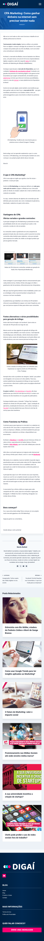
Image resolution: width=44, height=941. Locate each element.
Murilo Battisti (22, 547)
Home (4, 890)
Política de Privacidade (9, 914)
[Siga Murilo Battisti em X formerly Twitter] (20, 566)
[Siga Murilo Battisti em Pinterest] (26, 566)
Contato (4, 897)
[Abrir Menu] (40, 4)
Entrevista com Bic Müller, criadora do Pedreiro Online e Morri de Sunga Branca (21, 630)
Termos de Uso (6, 912)
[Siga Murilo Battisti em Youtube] (23, 566)
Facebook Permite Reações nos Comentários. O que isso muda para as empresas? (33, 579)
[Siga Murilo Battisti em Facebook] (17, 566)
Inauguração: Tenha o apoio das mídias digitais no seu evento (10, 579)
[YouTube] (4, 875)
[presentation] (22, 610)
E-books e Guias (7, 895)
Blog (3, 893)
